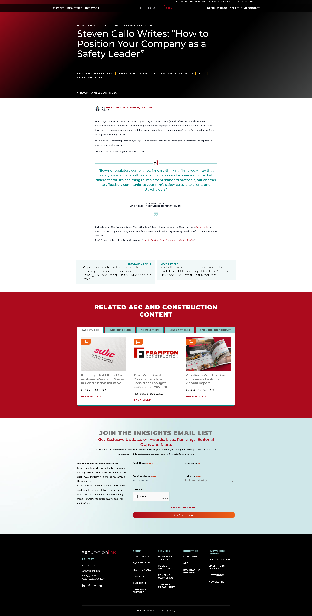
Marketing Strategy (137, 73)
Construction (90, 77)
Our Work (92, 8)
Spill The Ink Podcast (245, 8)
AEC (201, 73)
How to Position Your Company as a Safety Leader (168, 240)
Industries (74, 8)
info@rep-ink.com (91, 571)
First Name (143, 463)
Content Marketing (95, 73)
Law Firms (190, 556)
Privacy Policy (168, 611)
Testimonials (142, 570)
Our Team (139, 583)
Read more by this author (139, 107)
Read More (89, 396)
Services (58, 8)
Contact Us (246, 2)
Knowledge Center (222, 2)
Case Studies (142, 563)
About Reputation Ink (191, 2)
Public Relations (177, 73)
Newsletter (217, 581)
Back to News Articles (98, 93)
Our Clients (141, 556)
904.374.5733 (88, 566)
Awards (138, 576)
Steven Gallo (113, 107)
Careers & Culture (140, 591)
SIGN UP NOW (184, 515)
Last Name (195, 463)
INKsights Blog (216, 8)
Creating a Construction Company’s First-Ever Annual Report (205, 379)
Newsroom (216, 575)
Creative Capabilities (166, 586)
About (137, 551)
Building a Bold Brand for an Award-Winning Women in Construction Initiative (103, 379)
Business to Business (191, 571)
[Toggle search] (257, 2)
